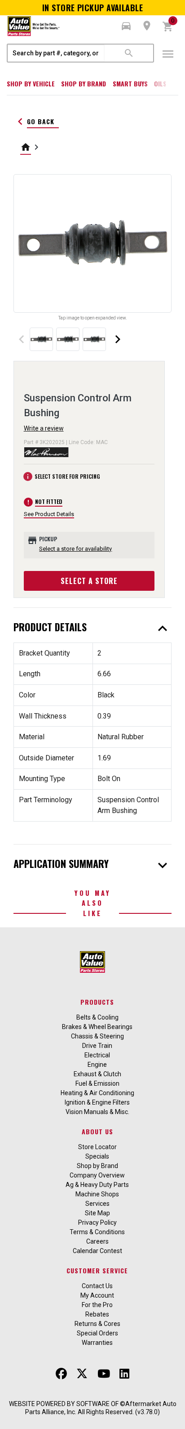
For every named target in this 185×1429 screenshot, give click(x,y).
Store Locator (97, 1146)
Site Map (97, 1213)
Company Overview (97, 1175)
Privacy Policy (97, 1222)
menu (168, 54)
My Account (97, 1295)
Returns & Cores (97, 1323)
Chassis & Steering (97, 1036)
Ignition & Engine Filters (97, 1102)
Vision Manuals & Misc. (97, 1111)
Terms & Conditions (97, 1232)
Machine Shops (97, 1194)
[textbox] (56, 53)
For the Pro (97, 1304)
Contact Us (97, 1286)
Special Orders (97, 1333)
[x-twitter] (82, 1373)
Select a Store (89, 580)
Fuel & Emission (97, 1083)
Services (97, 1203)
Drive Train (97, 1045)
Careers (97, 1241)
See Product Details (49, 514)
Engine (97, 1064)
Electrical (97, 1055)
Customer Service (97, 1270)
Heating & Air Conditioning (97, 1092)
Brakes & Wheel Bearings (97, 1026)
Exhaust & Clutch (97, 1074)
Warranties (97, 1342)
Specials (97, 1156)
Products (97, 1002)
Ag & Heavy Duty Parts (97, 1184)
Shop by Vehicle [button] (31, 83)
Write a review (44, 428)
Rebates (97, 1314)
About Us (97, 1131)
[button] (126, 26)
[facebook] (61, 1373)
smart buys (130, 83)
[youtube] (103, 1373)
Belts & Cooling (97, 1017)
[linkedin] (124, 1373)
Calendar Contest (97, 1250)
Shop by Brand (83, 83)
